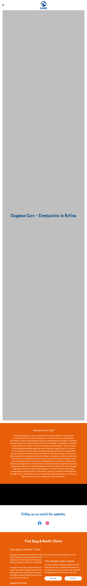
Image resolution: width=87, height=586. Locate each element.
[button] (7, 5)
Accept (73, 578)
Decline (53, 578)
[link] (43, 5)
